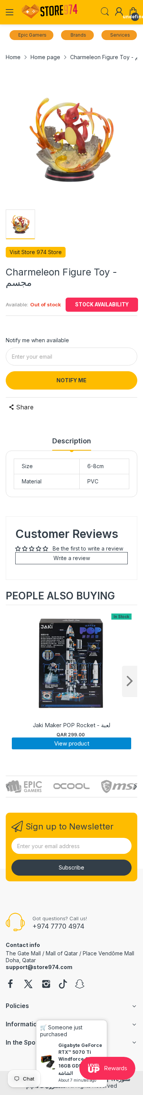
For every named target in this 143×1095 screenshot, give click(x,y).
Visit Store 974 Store (36, 252)
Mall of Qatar (62, 953)
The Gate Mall (23, 953)
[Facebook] (10, 984)
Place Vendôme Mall (108, 953)
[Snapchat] (79, 984)
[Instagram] (46, 984)
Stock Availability (102, 304)
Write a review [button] (71, 558)
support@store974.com (39, 967)
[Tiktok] (62, 984)
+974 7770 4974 (58, 926)
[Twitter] (28, 984)
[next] (129, 681)
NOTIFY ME (71, 380)
